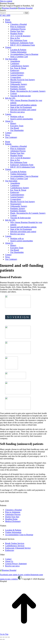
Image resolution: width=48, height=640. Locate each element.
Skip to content (6, 1)
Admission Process (12, 514)
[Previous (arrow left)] (1, 639)
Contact (8, 559)
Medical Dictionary (13, 521)
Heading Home (11, 519)
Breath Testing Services (14, 543)
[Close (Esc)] (1, 637)
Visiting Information (13, 532)
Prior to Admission (12, 512)
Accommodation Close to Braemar (19, 535)
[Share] (4, 637)
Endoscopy (9, 550)
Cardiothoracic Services (14, 546)
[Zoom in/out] (9, 637)
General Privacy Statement (16, 563)
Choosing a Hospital (13, 510)
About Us (9, 561)
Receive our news (12, 566)
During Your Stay (12, 517)
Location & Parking (13, 530)
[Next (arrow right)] (4, 639)
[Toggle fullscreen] (6, 637)
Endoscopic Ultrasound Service (18, 548)
